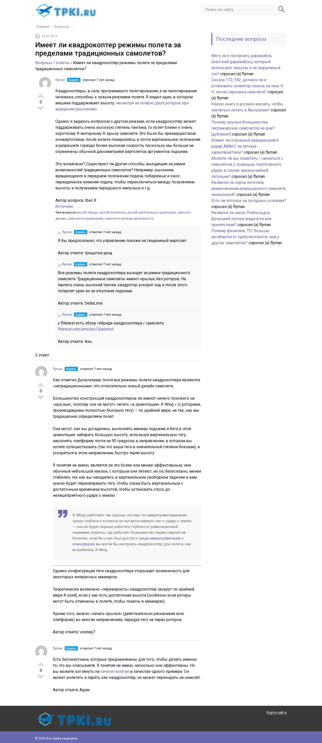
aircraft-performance (142, 212)
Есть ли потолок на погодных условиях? (249, 200)
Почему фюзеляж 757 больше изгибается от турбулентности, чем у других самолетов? (245, 236)
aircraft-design (87, 212)
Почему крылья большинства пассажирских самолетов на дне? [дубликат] (243, 128)
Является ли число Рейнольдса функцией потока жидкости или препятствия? (241, 218)
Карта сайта (277, 713)
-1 (41, 111)
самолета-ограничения (85, 218)
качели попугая (115, 671)
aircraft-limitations (112, 212)
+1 (41, 94)
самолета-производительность (129, 218)
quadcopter (167, 212)
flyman (60, 80)
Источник (64, 206)
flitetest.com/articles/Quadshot (85, 329)
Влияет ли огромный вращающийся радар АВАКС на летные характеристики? (245, 146)
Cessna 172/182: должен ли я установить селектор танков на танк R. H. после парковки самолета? (247, 85)
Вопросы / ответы (52, 62)
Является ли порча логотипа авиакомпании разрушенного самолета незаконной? (248, 188)
